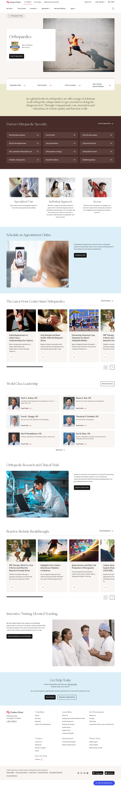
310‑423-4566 (72, 684)
